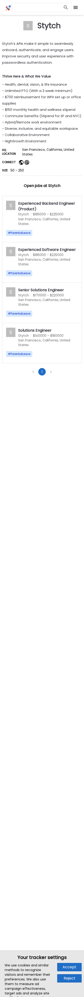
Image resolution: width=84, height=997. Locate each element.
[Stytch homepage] (21, 162)
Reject (69, 978)
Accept (69, 967)
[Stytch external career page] (27, 162)
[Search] (66, 8)
